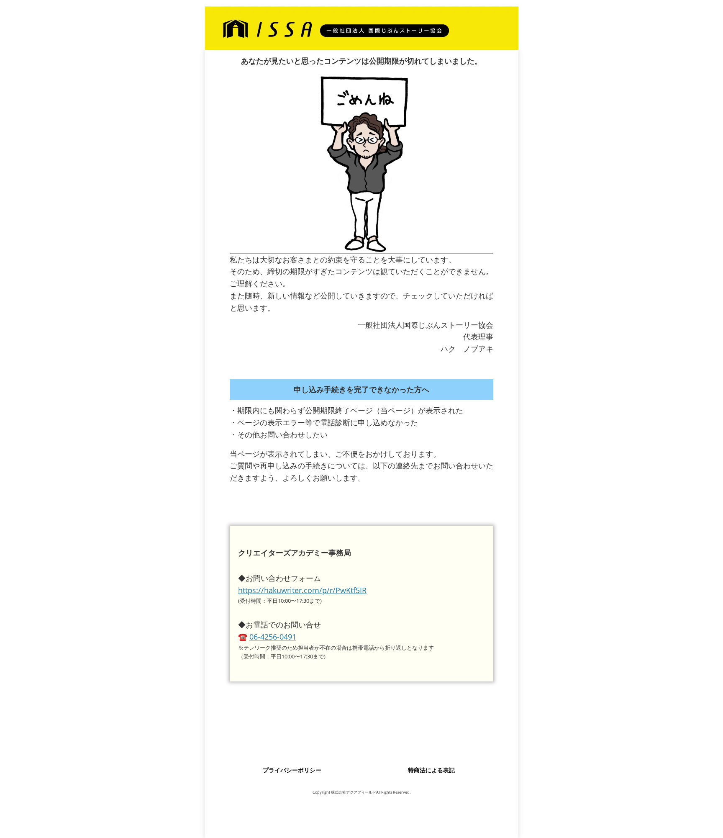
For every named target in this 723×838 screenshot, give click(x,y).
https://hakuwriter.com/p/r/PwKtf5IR (302, 590)
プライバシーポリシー (292, 770)
